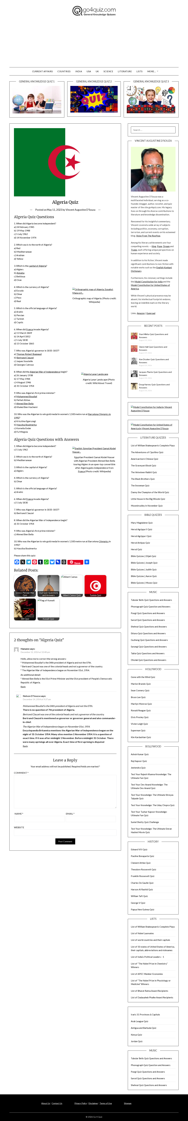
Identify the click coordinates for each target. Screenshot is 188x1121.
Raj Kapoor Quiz (139, 761)
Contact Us (57, 1103)
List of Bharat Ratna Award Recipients (149, 990)
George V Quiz (138, 903)
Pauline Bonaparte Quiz (142, 856)
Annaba (20, 272)
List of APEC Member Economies (147, 974)
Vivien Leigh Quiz (139, 723)
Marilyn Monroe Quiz (141, 703)
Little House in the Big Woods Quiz (148, 499)
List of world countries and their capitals (150, 940)
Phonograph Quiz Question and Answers (150, 606)
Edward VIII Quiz (139, 849)
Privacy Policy (80, 1103)
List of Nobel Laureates (142, 933)
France (29, 329)
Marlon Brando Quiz (141, 683)
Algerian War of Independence (45, 371)
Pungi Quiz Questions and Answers (148, 613)
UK (97, 71)
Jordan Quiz (136, 1041)
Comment (21, 772)
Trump (134, 249)
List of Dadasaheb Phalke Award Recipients (152, 997)
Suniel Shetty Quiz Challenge (145, 822)
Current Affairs (42, 71)
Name (19, 813)
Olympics (104, 541)
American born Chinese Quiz (144, 459)
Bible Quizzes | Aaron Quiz (144, 576)
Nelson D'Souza (31, 696)
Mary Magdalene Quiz (142, 522)
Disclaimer (93, 1103)
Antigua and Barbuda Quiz (143, 1028)
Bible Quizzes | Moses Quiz (144, 582)
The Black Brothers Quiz (143, 479)
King (154, 246)
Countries (64, 71)
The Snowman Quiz (140, 485)
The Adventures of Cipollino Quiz (147, 452)
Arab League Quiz (139, 1021)
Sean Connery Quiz (140, 690)
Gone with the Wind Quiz (143, 677)
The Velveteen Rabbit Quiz (144, 472)
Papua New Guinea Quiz (142, 909)
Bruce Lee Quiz (138, 697)
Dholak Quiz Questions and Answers (148, 660)
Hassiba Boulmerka (27, 424)
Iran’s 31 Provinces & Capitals (145, 1014)
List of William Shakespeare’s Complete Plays (153, 445)
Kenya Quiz (136, 1034)
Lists (139, 71)
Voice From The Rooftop (148, 235)
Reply (23, 686)
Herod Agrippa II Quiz (141, 529)
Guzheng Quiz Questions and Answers (149, 640)
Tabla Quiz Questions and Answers (147, 653)
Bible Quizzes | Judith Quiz (144, 569)
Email (70, 813)
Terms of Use (106, 1103)
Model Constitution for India (149, 281)
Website (19, 827)
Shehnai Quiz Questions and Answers (149, 626)
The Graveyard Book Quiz (143, 465)
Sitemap (127, 1103)
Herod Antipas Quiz (140, 542)
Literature (125, 71)
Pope (159, 246)
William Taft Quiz (139, 896)
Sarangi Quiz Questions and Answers (149, 646)
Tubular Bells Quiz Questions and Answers (151, 600)
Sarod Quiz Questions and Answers (148, 620)
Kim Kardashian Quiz (141, 737)
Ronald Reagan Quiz (141, 710)
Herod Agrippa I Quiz (141, 536)
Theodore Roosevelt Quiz (143, 869)
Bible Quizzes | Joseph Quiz (144, 562)
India (78, 71)
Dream (166, 246)
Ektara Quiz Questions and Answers (148, 633)
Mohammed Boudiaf (26, 396)
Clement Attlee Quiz (141, 862)
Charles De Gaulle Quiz (142, 883)
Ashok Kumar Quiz (140, 754)
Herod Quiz (136, 549)
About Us (45, 1103)
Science (108, 71)
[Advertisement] (94, 45)
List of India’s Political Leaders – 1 (147, 956)
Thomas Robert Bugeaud (29, 354)
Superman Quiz (138, 730)
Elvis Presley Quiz (139, 717)
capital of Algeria (37, 265)
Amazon (141, 313)
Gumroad (150, 313)
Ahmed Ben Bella (24, 403)
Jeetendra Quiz (138, 767)
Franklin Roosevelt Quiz (142, 876)
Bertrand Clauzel (25, 357)
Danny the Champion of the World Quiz (150, 492)
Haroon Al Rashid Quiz (142, 889)
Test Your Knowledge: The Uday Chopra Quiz (152, 805)
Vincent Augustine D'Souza (80, 209)
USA (89, 71)
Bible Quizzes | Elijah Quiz (143, 556)
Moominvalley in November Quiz (147, 505)
